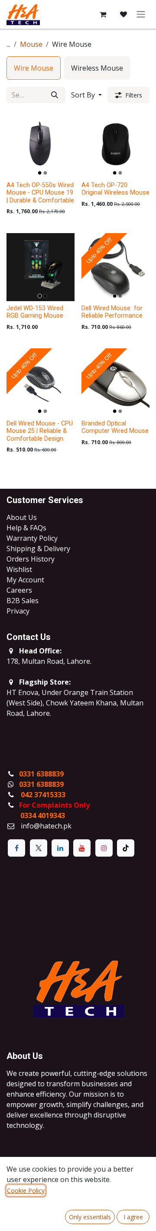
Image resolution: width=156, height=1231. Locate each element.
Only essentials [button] (90, 1217)
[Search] (54, 95)
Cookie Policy (26, 1190)
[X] (38, 848)
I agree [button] (133, 1217)
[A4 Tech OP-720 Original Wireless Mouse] (115, 144)
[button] (86, 95)
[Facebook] (16, 848)
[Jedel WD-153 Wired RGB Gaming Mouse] (40, 267)
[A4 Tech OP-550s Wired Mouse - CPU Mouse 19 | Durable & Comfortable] (40, 144)
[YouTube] (82, 848)
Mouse (31, 44)
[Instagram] (104, 848)
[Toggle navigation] (141, 14)
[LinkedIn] (60, 848)
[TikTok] (125, 848)
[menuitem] (33, 68)
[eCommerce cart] (102, 14)
